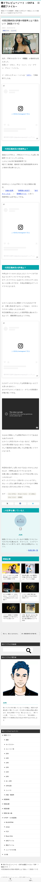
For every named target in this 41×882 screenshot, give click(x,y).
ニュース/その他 (11, 850)
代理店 (20, 497)
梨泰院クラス (21, 194)
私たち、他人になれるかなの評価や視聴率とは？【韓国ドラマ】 (11, 633)
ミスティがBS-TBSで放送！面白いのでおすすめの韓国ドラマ (29, 596)
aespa (8, 827)
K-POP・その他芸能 (10, 818)
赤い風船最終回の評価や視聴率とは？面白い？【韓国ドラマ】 (30, 633)
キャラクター (10, 744)
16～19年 (9, 781)
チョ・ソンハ (12, 497)
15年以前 (9, 786)
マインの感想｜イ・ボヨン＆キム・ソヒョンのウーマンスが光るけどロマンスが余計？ (10, 597)
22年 (7, 767)
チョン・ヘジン (22, 494)
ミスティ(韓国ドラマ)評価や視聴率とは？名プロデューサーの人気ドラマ (10, 616)
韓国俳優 (6, 808)
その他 (6, 854)
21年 (7, 772)
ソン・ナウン (12, 494)
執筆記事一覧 (33, 550)
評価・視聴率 (10, 795)
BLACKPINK (9, 822)
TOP (19, 864)
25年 (7, 753)
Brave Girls (9, 836)
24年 (7, 758)
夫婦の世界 (9, 190)
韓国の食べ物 (8, 813)
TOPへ (31, 880)
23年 (7, 762)
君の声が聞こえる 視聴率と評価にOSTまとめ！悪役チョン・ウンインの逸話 (29, 577)
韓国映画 (6, 799)
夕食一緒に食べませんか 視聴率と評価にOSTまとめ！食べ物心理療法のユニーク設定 (29, 617)
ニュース (13, 30)
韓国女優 (6, 804)
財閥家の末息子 (24, 190)
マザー (28, 75)
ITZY (7, 831)
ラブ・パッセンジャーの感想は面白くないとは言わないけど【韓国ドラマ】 (10, 577)
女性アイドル (10, 840)
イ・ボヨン (32, 494)
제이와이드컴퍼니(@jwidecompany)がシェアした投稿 (21, 137)
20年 (7, 776)
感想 (7, 740)
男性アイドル (10, 845)
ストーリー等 (10, 749)
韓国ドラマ (6, 30)
